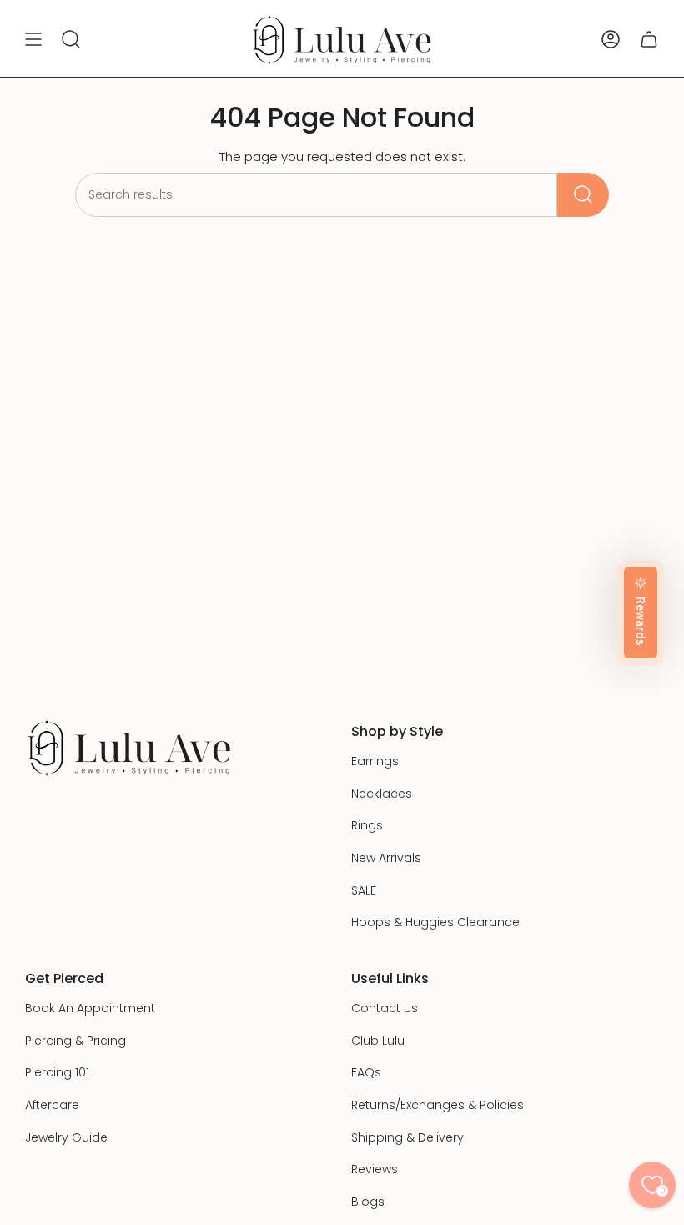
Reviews (374, 1169)
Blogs (368, 1201)
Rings (367, 825)
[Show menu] (33, 40)
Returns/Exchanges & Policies (437, 1104)
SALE (363, 890)
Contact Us (384, 1008)
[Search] (583, 195)
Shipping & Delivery (407, 1137)
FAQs (366, 1072)
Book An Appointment (90, 1008)
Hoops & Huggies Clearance (435, 922)
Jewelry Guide (66, 1137)
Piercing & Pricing (75, 1040)
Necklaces (381, 793)
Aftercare (52, 1104)
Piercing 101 (57, 1072)
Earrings (375, 761)
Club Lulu (378, 1040)
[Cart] (649, 40)
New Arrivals (386, 857)
